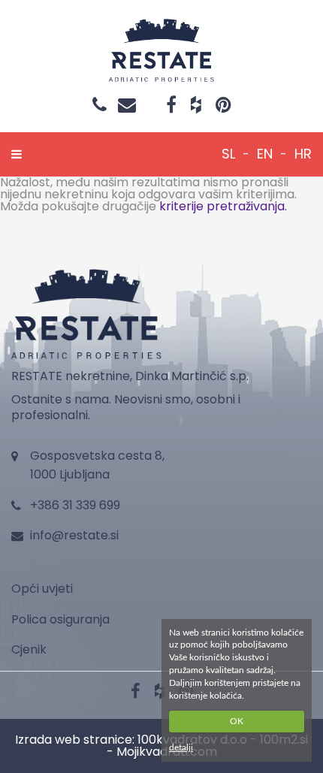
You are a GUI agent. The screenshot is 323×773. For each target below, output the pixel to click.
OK (236, 721)
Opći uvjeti (42, 588)
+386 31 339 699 (75, 505)
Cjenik (29, 649)
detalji (181, 747)
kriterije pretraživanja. (223, 206)
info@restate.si (74, 535)
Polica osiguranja (60, 619)
